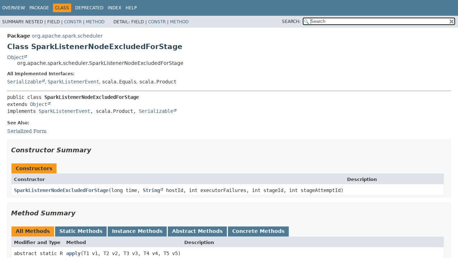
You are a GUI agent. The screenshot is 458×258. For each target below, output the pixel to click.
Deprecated (89, 7)
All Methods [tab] (33, 231)
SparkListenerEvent (73, 82)
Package (39, 7)
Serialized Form (27, 131)
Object (15, 57)
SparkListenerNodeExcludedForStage (61, 190)
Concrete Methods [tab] (258, 231)
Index (114, 7)
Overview (13, 7)
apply (73, 253)
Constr (73, 21)
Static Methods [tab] (80, 231)
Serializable (24, 82)
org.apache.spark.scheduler (67, 36)
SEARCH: (291, 21)
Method (95, 21)
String (151, 190)
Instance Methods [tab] (137, 231)
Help (131, 7)
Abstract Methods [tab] (197, 231)
